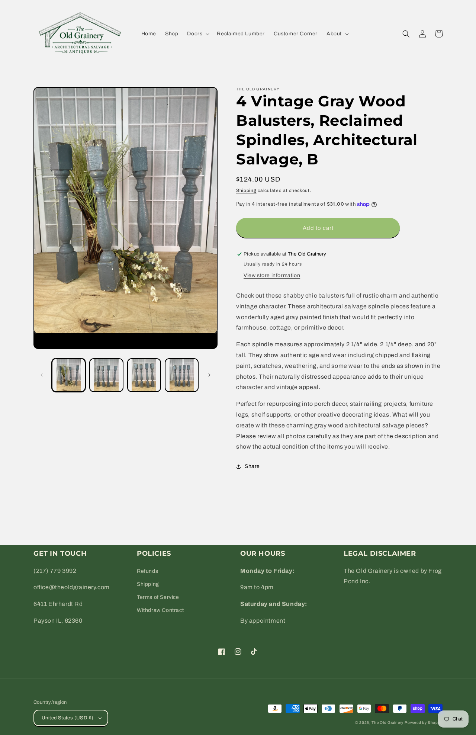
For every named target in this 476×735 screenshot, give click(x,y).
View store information (272, 275)
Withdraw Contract (160, 610)
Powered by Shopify (424, 722)
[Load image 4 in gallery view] (182, 375)
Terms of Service (158, 597)
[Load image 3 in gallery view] (144, 375)
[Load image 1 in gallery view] (69, 375)
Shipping (246, 190)
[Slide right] (209, 375)
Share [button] (252, 466)
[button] (197, 34)
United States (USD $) (67, 717)
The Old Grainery (387, 722)
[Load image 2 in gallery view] (106, 375)
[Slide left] (41, 375)
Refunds (147, 571)
